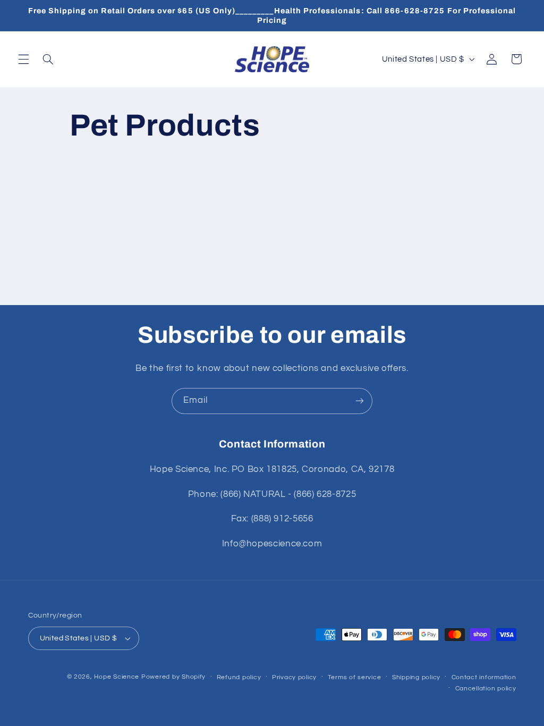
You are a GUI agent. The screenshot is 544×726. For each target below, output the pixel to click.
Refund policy (239, 677)
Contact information (484, 677)
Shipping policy (416, 677)
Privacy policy (294, 677)
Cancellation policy (485, 688)
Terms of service (354, 677)
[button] (23, 59)
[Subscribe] (359, 401)
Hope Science (116, 677)
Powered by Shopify (173, 677)
